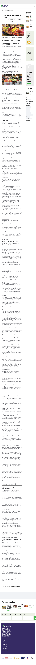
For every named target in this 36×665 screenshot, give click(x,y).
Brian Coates (31, 101)
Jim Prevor (22, 626)
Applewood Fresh (10, 164)
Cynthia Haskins (28, 107)
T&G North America (5, 219)
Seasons (3, 90)
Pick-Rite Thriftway (9, 104)
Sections (3, 10)
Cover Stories (15, 627)
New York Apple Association (12, 464)
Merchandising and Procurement (9, 10)
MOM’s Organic (8, 63)
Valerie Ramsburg (28, 118)
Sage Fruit (17, 244)
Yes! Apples (5, 208)
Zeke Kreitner (28, 120)
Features (14, 626)
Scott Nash (27, 116)
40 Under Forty (22, 637)
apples (27, 101)
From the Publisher (23, 627)
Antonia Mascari (28, 99)
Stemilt (3, 134)
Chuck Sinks (28, 105)
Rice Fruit (7, 141)
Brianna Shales (28, 103)
